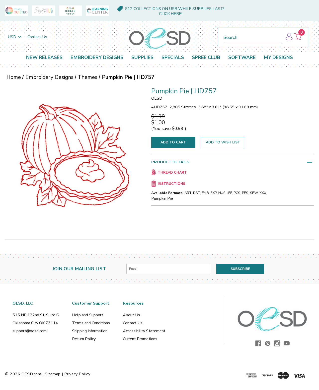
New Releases (44, 57)
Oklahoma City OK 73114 (35, 323)
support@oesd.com (29, 331)
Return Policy (84, 339)
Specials (172, 57)
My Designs (278, 57)
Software (242, 57)
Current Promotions (140, 339)
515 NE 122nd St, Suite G (35, 315)
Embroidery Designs (97, 57)
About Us (131, 315)
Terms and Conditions (91, 323)
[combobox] (253, 36)
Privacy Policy (77, 374)
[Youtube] (287, 343)
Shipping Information (89, 331)
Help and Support (87, 315)
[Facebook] (258, 343)
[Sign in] (288, 36)
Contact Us (37, 37)
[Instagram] (277, 343)
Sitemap (53, 374)
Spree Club (206, 57)
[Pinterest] (268, 343)
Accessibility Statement (144, 331)
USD (12, 37)
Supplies (142, 57)
